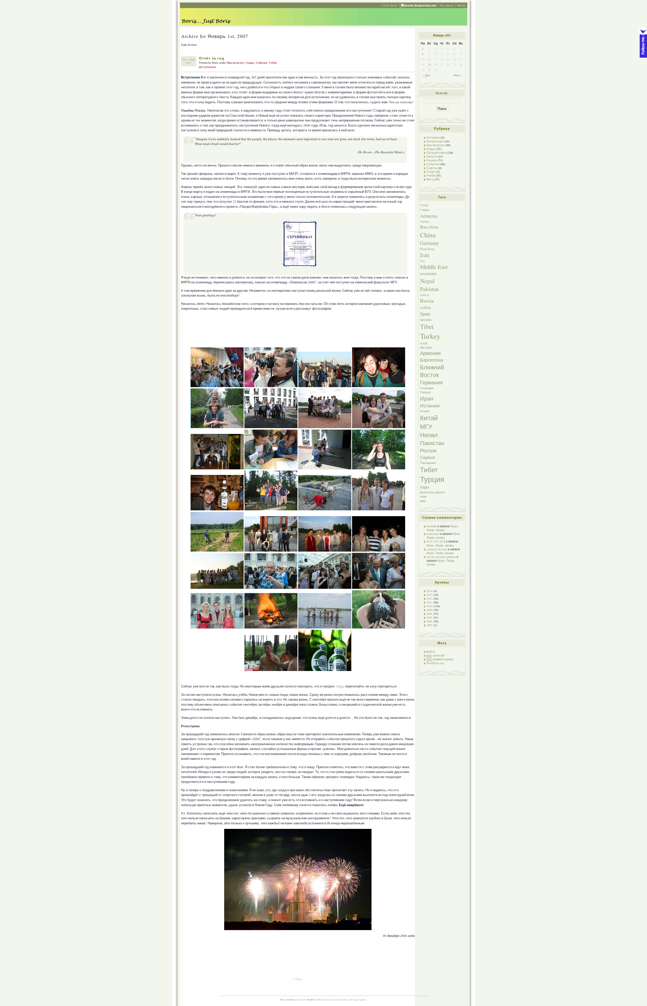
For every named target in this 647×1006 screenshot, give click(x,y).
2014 (429, 591)
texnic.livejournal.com (420, 5)
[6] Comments (207, 67)
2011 (429, 602)
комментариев (439, 659)
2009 (429, 610)
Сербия (427, 457)
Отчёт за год (211, 58)
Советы (431, 168)
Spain (425, 313)
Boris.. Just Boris (287, 999)
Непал (429, 435)
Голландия (426, 388)
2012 (429, 598)
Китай (429, 417)
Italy (422, 261)
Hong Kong (427, 249)
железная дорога (432, 492)
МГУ (426, 426)
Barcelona (429, 227)
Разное (431, 160)
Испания (430, 405)
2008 (429, 614)
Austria (424, 221)
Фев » (457, 75)
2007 (429, 617)
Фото (430, 179)
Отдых (250, 62)
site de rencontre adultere (441, 557)
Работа (431, 156)
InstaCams (432, 534)
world (423, 343)
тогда (339, 686)
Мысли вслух (235, 62)
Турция (432, 479)
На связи (446, 5)
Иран (426, 398)
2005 (429, 625)
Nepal (427, 281)
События (261, 62)
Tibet (426, 326)
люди (423, 496)
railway (424, 295)
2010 (429, 606)
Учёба (272, 62)
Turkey (430, 336)
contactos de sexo (436, 549)
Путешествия (436, 153)
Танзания (428, 462)
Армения (430, 353)
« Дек (426, 75)
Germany (429, 242)
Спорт (430, 172)
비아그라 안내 (435, 541)
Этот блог (390, 5)
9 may (424, 205)
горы (424, 487)
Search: (442, 93)
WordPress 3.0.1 (314, 999)
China (428, 234)
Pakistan (429, 288)
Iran (424, 255)
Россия (428, 450)
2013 (429, 595)
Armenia (428, 215)
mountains (428, 273)
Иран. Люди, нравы (442, 528)
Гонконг (425, 392)
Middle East (434, 266)
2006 (429, 621)
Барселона (431, 360)
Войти (430, 652)
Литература (435, 141)
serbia (425, 307)
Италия (424, 411)
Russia (427, 300)
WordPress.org (435, 663)
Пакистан (432, 443)
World (461, 5)
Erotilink (431, 526)
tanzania (426, 319)
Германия (431, 382)
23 (429, 65)
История (432, 137)
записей (435, 655)
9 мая (424, 209)
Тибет (429, 469)
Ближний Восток (432, 371)
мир (423, 501)
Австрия (426, 347)
